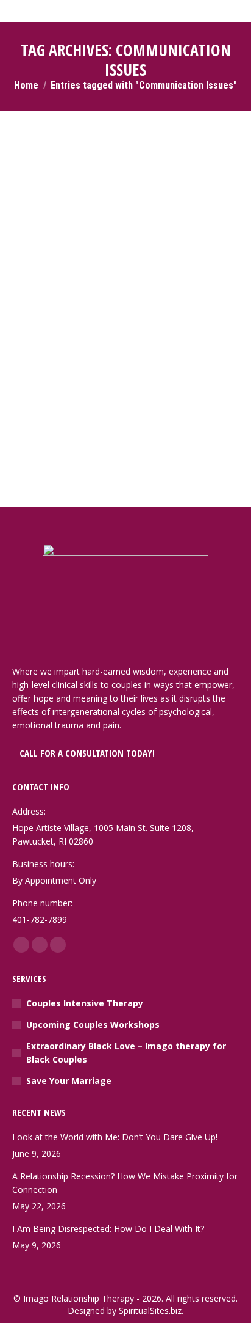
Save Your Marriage (68, 1081)
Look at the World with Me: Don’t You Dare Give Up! (114, 1137)
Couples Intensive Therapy (84, 1003)
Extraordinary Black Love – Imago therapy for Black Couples (126, 1052)
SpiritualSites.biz (150, 1310)
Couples (43, 341)
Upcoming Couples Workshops (93, 1024)
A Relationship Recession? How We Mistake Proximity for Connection (125, 1182)
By (88, 341)
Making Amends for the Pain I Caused (117, 323)
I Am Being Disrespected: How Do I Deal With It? (108, 1228)
